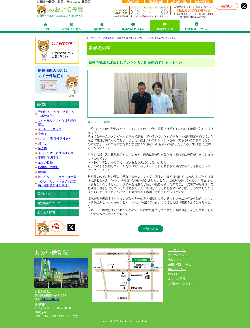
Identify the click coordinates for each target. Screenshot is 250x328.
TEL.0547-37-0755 (193, 10)
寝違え (42, 133)
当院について (177, 259)
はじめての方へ (178, 255)
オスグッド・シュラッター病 (57, 176)
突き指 (42, 148)
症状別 (172, 274)
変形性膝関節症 (48, 157)
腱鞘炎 (42, 172)
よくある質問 (46, 212)
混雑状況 (227, 6)
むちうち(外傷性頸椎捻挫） (56, 138)
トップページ (93, 38)
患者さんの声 (177, 269)
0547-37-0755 (49, 299)
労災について (46, 193)
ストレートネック (49, 129)
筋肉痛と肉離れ (48, 167)
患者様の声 (108, 38)
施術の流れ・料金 (179, 264)
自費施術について (49, 203)
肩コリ (42, 143)
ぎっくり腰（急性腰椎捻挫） (57, 152)
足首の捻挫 (45, 162)
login (145, 321)
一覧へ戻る (150, 228)
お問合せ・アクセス (181, 283)
